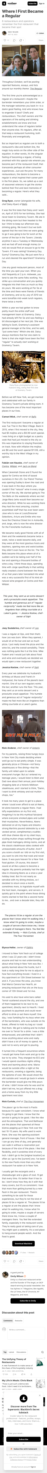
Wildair (13, 466)
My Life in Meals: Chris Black (17, 1380)
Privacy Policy (31, 1460)
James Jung (17, 1389)
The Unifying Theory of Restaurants (14, 1360)
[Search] (42, 1352)
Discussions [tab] (21, 1352)
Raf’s (33, 416)
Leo (37, 628)
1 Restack (30, 1252)
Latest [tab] (11, 1352)
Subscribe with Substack (25, 1449)
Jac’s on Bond (29, 466)
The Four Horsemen (34, 1101)
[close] (40, 1395)
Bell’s (24, 204)
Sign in (41, 3)
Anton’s (36, 748)
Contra (5, 466)
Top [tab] (5, 1352)
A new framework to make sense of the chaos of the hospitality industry (17, 1366)
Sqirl (36, 667)
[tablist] (13, 1320)
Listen (41, 33)
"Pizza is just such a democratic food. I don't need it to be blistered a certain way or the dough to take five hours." (17, 1385)
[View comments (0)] (14, 40)
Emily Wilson (13, 32)
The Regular (36, 88)
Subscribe (32, 3)
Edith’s (29, 947)
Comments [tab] (8, 1321)
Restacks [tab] (18, 1321)
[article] (23, 1367)
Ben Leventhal (18, 1371)
